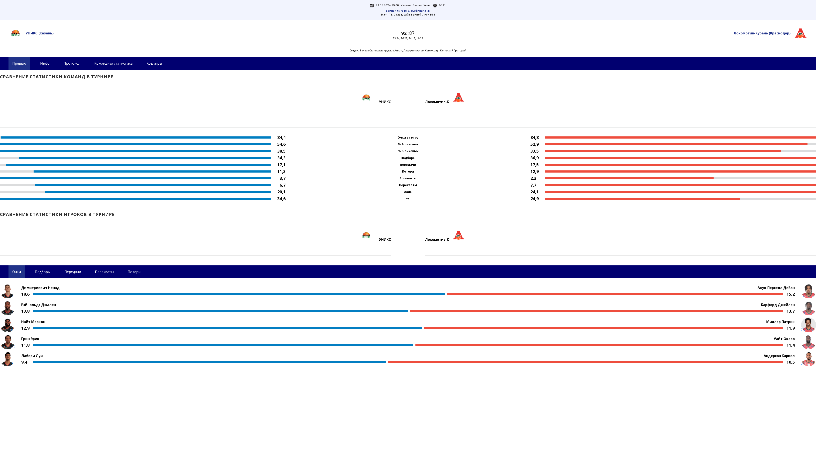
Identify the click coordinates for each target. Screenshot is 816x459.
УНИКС (40, 33)
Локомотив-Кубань (762, 33)
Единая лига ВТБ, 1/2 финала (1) (408, 11)
